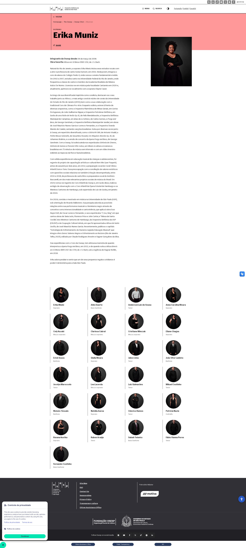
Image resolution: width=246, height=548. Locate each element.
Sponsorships (85, 496)
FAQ (81, 488)
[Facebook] (234, 2)
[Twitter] (135, 535)
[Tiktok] (217, 2)
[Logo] (65, 9)
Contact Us (84, 492)
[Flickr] (209, 2)
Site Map (83, 483)
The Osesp (68, 22)
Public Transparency (123, 544)
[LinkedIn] (213, 2)
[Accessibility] (241, 499)
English (185, 8)
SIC (163, 544)
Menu (147, 8)
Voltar (59, 17)
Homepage (57, 22)
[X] (225, 2)
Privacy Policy (85, 500)
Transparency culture (89, 503)
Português (178, 8)
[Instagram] (229, 2)
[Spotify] (146, 535)
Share (58, 45)
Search (158, 8)
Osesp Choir (79, 22)
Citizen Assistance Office (90, 508)
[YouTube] (221, 2)
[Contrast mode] (168, 9)
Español (193, 8)
